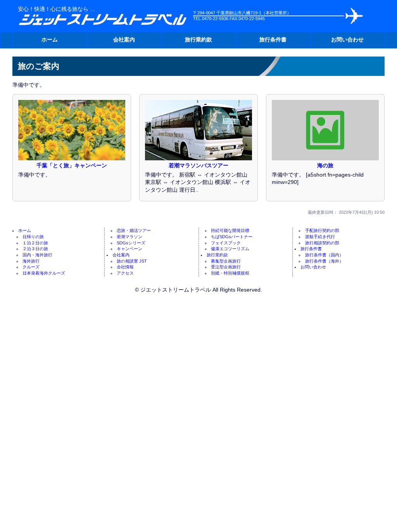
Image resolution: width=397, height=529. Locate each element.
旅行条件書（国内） (324, 254)
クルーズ (31, 266)
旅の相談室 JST (132, 261)
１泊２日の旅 (35, 242)
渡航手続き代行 (320, 236)
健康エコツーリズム (230, 248)
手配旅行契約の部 (322, 230)
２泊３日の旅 (35, 248)
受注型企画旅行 (226, 266)
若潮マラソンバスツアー (198, 165)
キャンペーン (129, 248)
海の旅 (325, 165)
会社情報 (125, 266)
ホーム (49, 39)
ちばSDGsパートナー (231, 236)
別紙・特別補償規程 (230, 273)
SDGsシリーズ (131, 242)
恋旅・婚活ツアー (134, 230)
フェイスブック (226, 242)
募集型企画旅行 (226, 261)
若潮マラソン (129, 236)
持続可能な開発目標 (230, 230)
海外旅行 (31, 261)
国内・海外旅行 (37, 254)
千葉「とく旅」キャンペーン (71, 165)
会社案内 (124, 39)
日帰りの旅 (33, 236)
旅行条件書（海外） (324, 261)
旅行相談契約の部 (322, 242)
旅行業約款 (198, 39)
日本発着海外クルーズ (43, 273)
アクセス (125, 273)
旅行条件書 (273, 39)
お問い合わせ (347, 39)
